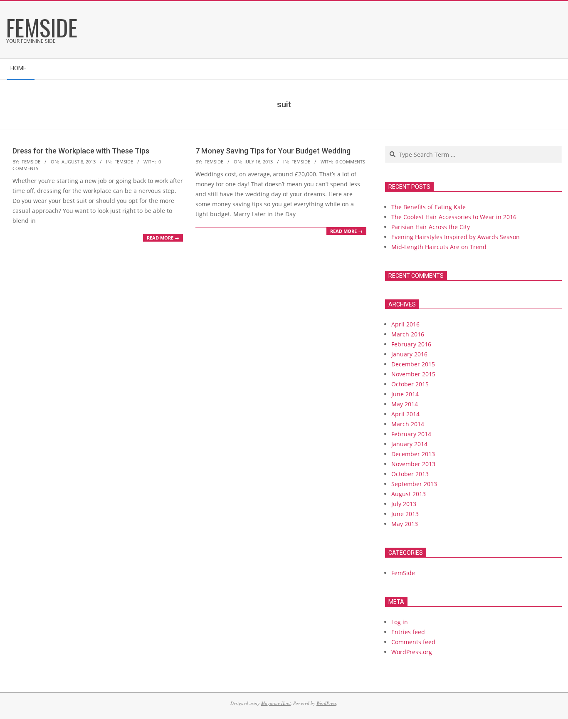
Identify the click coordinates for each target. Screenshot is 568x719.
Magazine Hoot (276, 703)
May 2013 (404, 524)
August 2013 (408, 494)
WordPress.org (411, 652)
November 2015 (413, 374)
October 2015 (410, 384)
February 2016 (411, 344)
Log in (399, 622)
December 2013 (413, 454)
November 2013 (413, 464)
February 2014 (411, 434)
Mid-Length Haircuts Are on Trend (439, 247)
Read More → (163, 238)
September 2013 (414, 484)
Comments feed (413, 642)
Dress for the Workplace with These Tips (80, 150)
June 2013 (405, 514)
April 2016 (405, 324)
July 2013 (403, 504)
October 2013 (410, 474)
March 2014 (407, 424)
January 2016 (409, 354)
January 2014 (409, 444)
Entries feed (408, 632)
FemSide (123, 161)
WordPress (326, 703)
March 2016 (407, 334)
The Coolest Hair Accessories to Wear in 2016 (453, 217)
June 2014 (405, 394)
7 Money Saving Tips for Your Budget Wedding (273, 150)
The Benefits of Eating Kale (428, 207)
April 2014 (405, 414)
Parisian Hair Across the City (430, 227)
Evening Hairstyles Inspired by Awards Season (455, 237)
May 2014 (404, 404)
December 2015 (413, 364)
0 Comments (350, 161)
